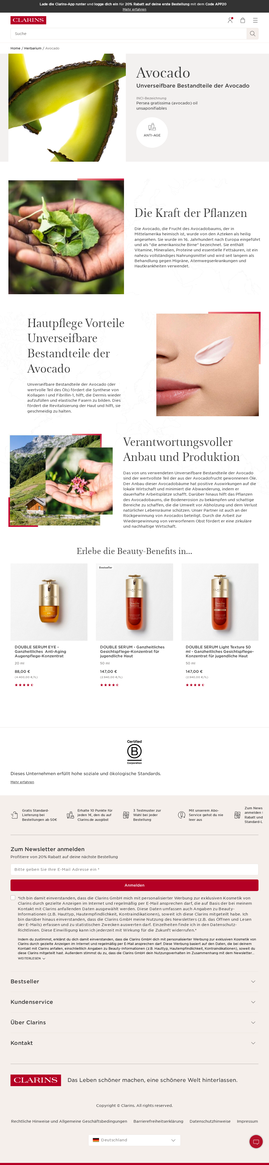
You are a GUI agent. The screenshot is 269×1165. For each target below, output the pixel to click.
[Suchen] (252, 33)
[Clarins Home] (28, 20)
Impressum (247, 1121)
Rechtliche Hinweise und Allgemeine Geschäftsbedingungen (69, 1121)
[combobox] (134, 1140)
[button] (134, 981)
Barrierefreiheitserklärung (158, 1121)
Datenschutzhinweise (210, 1121)
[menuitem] (230, 20)
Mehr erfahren (22, 782)
